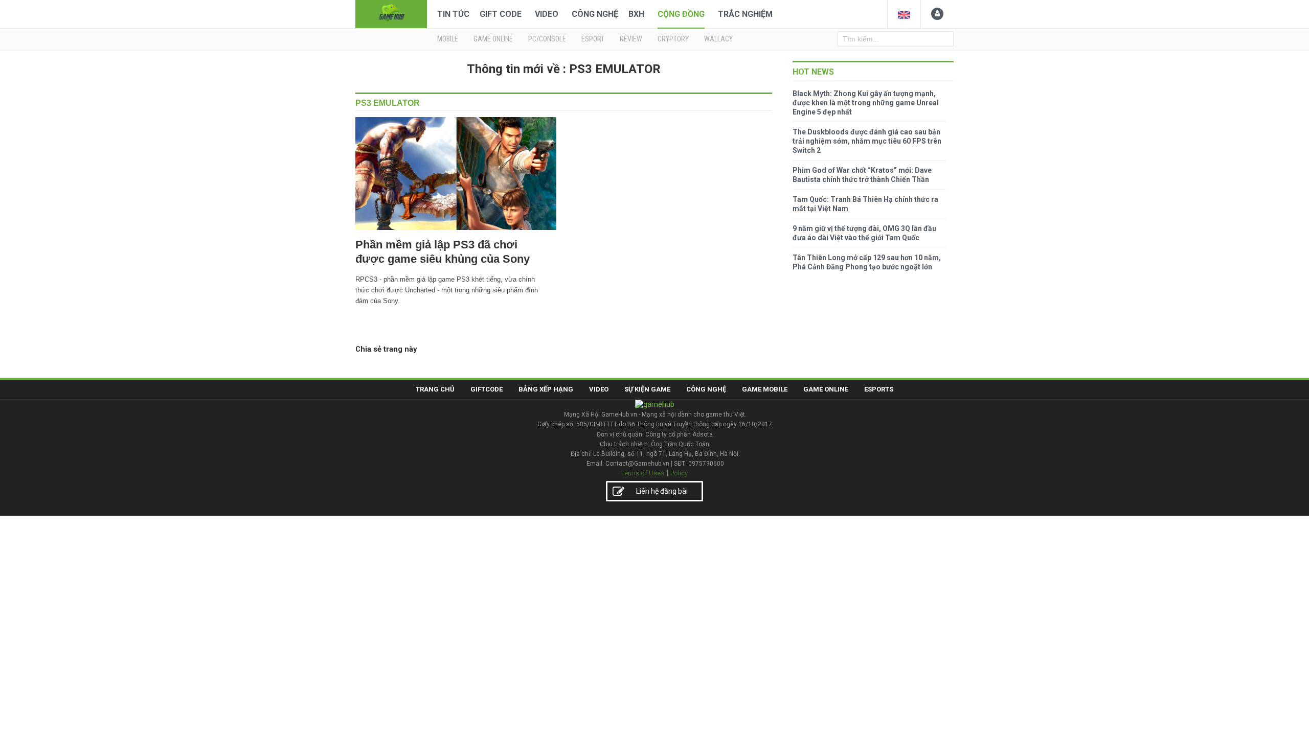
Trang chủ (435, 389)
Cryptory (673, 39)
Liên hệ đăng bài (662, 491)
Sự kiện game (647, 389)
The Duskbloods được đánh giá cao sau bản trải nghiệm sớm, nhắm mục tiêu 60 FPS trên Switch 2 (867, 141)
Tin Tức (453, 14)
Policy (679, 473)
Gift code (501, 14)
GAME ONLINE (493, 39)
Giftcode (486, 389)
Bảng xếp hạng (545, 389)
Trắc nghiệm (745, 14)
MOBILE (447, 39)
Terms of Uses (642, 473)
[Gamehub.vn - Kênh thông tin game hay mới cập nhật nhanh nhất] (391, 13)
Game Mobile (764, 389)
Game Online (825, 389)
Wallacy (718, 39)
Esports (878, 389)
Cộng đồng (681, 14)
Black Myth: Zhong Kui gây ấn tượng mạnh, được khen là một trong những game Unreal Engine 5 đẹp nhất (866, 102)
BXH (636, 14)
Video (546, 14)
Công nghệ (595, 14)
